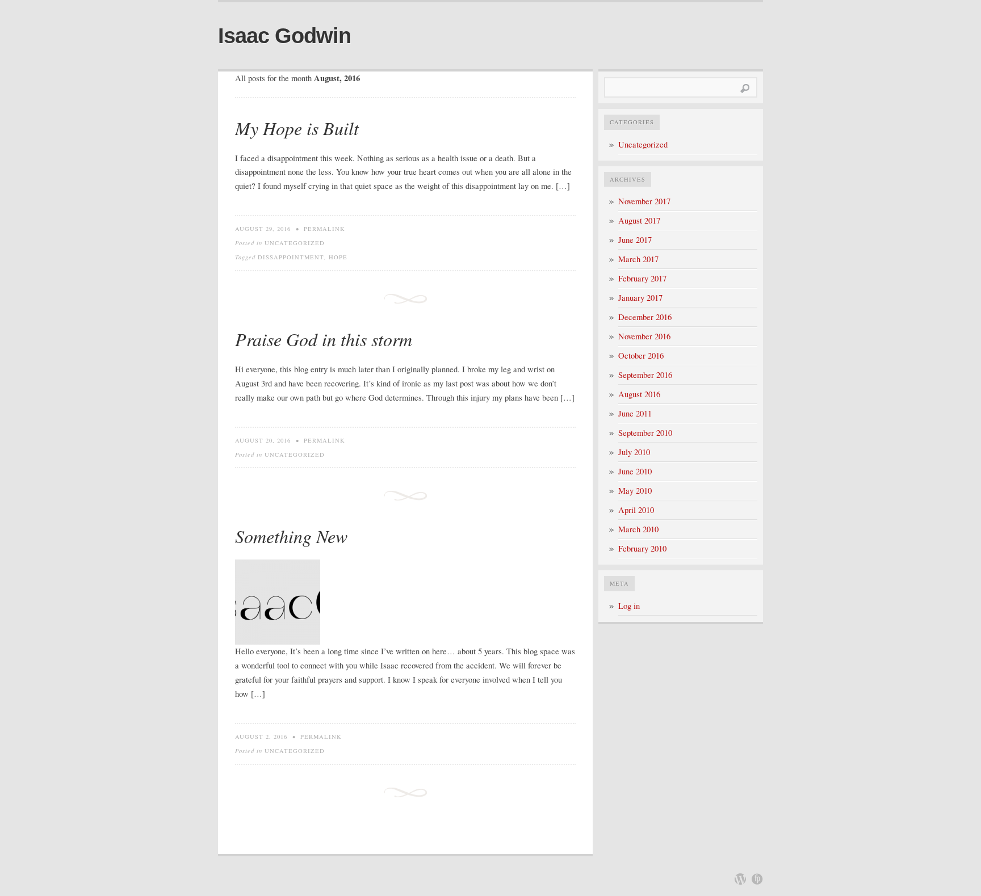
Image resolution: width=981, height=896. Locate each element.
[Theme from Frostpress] (757, 879)
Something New (291, 536)
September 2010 (645, 432)
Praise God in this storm (323, 339)
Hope (338, 257)
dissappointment (291, 257)
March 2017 (638, 259)
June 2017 (635, 239)
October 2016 (641, 355)
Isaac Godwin (284, 36)
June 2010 (635, 471)
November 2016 (644, 336)
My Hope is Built (297, 128)
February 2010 (642, 548)
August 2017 (639, 220)
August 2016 (639, 394)
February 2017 (642, 278)
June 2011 (635, 413)
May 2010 (635, 490)
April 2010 (636, 509)
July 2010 (634, 452)
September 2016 (645, 374)
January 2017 (640, 297)
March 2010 (638, 529)
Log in (629, 605)
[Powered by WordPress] (740, 879)
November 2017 (644, 201)
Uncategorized (295, 243)
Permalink (324, 229)
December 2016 (645, 317)
